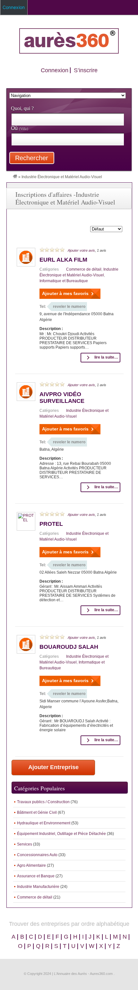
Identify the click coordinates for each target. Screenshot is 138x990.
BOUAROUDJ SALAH (68, 647)
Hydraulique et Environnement (43, 823)
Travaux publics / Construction (43, 802)
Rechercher (31, 157)
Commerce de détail (83, 269)
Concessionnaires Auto (37, 855)
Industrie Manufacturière (38, 886)
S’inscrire (86, 70)
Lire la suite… (106, 357)
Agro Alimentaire (31, 865)
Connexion (54, 70)
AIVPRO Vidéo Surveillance (61, 397)
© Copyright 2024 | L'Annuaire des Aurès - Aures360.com (68, 974)
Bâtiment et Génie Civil (37, 812)
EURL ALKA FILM (63, 259)
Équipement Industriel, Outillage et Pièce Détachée (61, 833)
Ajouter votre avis (81, 250)
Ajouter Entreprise (53, 767)
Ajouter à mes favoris (65, 293)
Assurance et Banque (36, 876)
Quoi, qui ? (22, 108)
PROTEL (51, 524)
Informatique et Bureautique (63, 281)
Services (24, 844)
